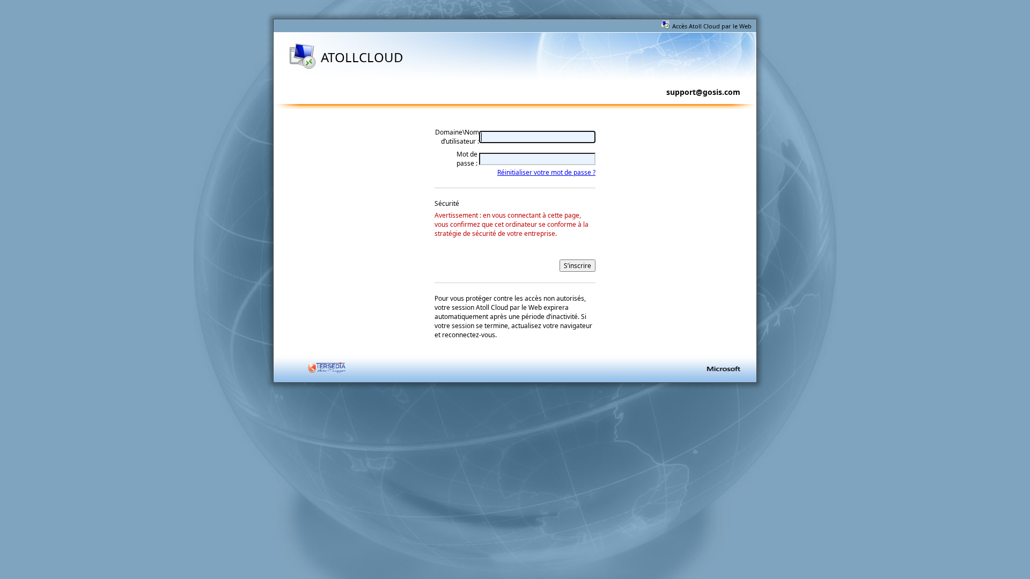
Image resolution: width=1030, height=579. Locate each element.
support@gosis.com (703, 92)
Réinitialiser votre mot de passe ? (546, 172)
